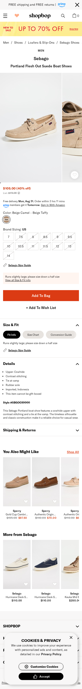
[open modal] (31, 127)
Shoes (18, 42)
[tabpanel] (41, 347)
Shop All (73, 452)
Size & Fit (11, 325)
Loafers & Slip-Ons (41, 42)
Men (6, 42)
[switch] (26, 501)
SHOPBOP (11, 626)
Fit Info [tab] (11, 336)
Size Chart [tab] (33, 336)
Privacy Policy (51, 654)
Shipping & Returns (19, 430)
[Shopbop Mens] (40, 15)
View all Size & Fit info (18, 280)
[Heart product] (74, 175)
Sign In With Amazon (53, 204)
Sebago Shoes (69, 42)
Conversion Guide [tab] (61, 336)
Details (9, 363)
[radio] (8, 237)
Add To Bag (41, 295)
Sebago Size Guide (19, 265)
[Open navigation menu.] (5, 16)
